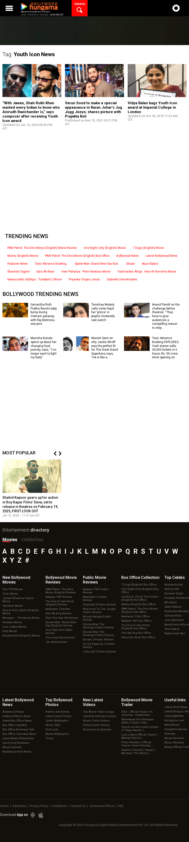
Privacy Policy (39, 806)
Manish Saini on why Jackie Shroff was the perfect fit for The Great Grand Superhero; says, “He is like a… (104, 347)
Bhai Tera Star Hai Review (62, 617)
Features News (17, 263)
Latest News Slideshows (18, 738)
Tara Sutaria (171, 629)
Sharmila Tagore (18, 271)
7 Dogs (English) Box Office (139, 584)
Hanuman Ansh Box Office (138, 637)
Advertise (19, 806)
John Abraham (174, 620)
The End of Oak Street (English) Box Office (135, 627)
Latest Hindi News (176, 707)
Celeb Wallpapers (57, 720)
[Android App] (32, 815)
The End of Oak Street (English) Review (60, 603)
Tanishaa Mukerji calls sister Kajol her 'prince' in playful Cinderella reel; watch (103, 312)
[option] (32, 488)
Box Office (140, 577)
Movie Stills (53, 725)
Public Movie (94, 579)
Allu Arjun (170, 602)
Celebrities (32, 539)
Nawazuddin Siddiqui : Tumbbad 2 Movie (34, 279)
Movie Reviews (12, 747)
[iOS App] (40, 815)
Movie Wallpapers (57, 734)
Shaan (130, 263)
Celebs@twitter (174, 716)
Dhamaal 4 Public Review (99, 604)
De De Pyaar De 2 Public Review (99, 645)
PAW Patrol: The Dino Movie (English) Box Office (77, 256)
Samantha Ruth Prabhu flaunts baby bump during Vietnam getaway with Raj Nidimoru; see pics (44, 314)
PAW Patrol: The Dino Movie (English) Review (61, 591)
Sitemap (169, 733)
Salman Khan (173, 615)
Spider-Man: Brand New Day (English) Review (61, 624)
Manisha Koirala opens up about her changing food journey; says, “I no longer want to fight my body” (44, 347)
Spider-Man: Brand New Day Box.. (97, 263)
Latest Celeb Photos (59, 716)
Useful (175, 700)
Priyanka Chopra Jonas (84, 279)
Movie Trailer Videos (96, 720)
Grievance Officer (102, 806)
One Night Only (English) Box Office (139, 590)
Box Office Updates (14, 725)
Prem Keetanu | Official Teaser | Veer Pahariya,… (137, 744)
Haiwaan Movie (12, 622)
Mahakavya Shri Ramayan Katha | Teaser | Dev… (137, 721)
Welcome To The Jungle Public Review (99, 610)
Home (4, 806)
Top (174, 577)
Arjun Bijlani (150, 263)
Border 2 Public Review (98, 639)
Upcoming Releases (15, 742)
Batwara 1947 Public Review (96, 591)
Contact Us (78, 806)
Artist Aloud (171, 724)
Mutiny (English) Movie (22, 256)
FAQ (121, 806)
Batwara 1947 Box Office (136, 620)
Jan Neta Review (56, 642)
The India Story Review (60, 637)
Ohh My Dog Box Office (136, 633)
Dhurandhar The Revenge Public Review (98, 626)
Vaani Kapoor (173, 606)
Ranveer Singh (173, 593)
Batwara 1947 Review (59, 597)
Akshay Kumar (173, 584)
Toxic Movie (10, 593)
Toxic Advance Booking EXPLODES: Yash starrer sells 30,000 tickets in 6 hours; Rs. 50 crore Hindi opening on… (165, 347)
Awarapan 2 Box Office (135, 616)
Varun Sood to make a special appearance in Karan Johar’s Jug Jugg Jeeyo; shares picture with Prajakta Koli (93, 110)
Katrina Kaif (171, 589)
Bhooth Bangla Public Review (97, 618)
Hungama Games (175, 729)
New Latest (93, 702)
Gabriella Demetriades (122, 279)
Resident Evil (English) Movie (21, 635)
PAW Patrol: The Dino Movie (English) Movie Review (42, 248)
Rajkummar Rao (174, 633)
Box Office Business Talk (18, 729)
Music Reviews (174, 742)
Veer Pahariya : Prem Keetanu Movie (85, 271)
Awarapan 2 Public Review (95, 598)
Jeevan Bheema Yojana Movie (17, 600)
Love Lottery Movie (14, 626)
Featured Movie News (16, 716)
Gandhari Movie (12, 605)
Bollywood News (127, 256)
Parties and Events (57, 711)
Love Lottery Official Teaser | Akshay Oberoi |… (139, 736)
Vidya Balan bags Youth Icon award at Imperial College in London (152, 107)
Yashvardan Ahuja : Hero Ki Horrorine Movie (146, 271)
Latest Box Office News (17, 720)
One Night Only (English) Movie (105, 248)
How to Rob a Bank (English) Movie (20, 612)
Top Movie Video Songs (98, 711)
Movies (9, 539)
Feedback (59, 806)
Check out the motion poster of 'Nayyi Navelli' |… (140, 728)
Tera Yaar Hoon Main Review (59, 631)
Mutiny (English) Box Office (138, 604)
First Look (52, 729)
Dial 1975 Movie (12, 589)
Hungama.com (174, 720)
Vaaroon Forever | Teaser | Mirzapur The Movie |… (138, 751)
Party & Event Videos (96, 725)
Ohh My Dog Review (58, 613)
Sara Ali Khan (45, 271)
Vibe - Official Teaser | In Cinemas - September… (137, 713)
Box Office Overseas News (19, 734)
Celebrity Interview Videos (99, 716)
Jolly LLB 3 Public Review (99, 651)
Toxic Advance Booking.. (51, 263)
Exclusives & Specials (97, 729)
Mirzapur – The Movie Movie (21, 617)
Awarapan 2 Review (58, 609)
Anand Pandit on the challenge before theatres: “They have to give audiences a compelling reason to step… (166, 316)
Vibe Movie (9, 631)
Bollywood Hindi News (16, 751)
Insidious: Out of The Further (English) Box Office (140, 598)
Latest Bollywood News (161, 256)
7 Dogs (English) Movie (148, 248)
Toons (50, 738)
